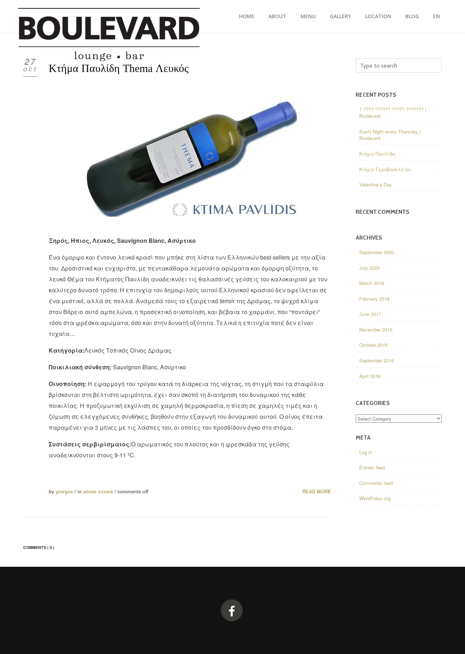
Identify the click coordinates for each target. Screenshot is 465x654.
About (277, 16)
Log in (365, 452)
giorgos (64, 491)
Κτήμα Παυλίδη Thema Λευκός (119, 68)
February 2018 (374, 298)
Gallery (340, 16)
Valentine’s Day (375, 184)
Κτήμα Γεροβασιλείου (385, 169)
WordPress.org (375, 498)
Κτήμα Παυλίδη (377, 153)
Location (378, 16)
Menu (308, 16)
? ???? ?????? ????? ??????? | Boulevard (392, 113)
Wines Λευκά (98, 491)
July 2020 (369, 267)
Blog (412, 16)
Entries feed (372, 467)
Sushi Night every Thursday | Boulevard (389, 135)
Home (246, 16)
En (436, 16)
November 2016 (375, 329)
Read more (316, 491)
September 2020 (376, 252)
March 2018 (371, 283)
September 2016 (376, 360)
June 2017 (370, 313)
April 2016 (369, 376)
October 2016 (373, 344)
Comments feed (376, 483)
